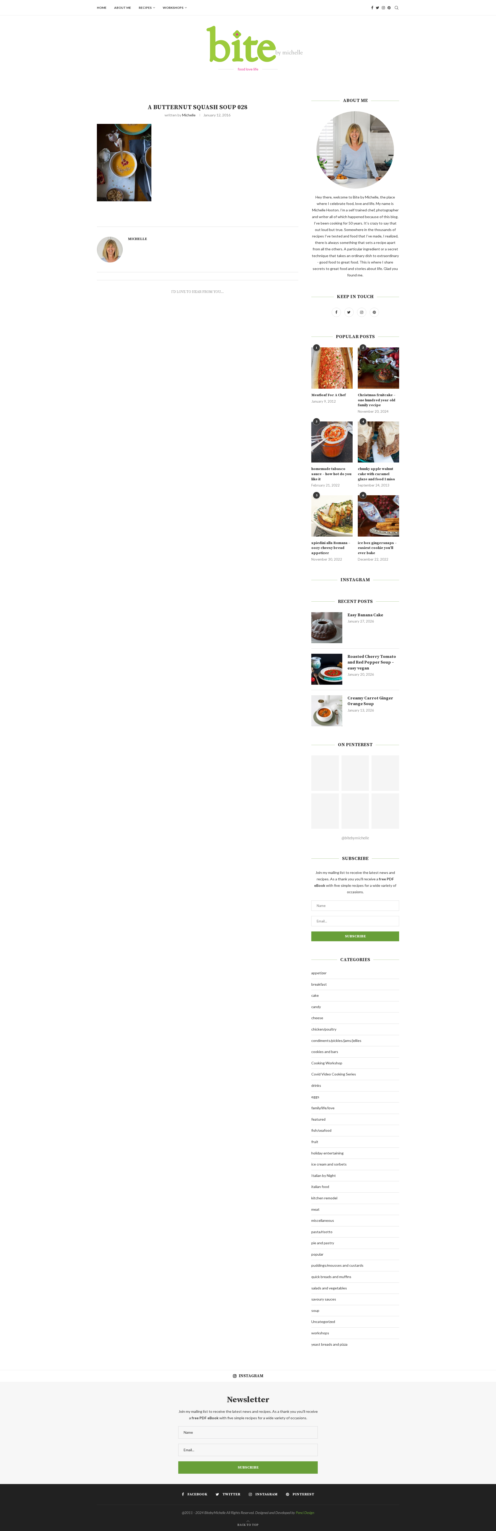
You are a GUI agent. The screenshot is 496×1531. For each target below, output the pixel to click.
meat (315, 1209)
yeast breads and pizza (329, 1344)
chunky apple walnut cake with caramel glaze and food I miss (376, 474)
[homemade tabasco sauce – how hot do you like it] (332, 442)
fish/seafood (321, 1130)
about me (122, 8)
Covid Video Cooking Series (333, 1074)
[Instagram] (383, 7)
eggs (315, 1097)
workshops (173, 8)
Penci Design (305, 1512)
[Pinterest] (389, 7)
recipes (145, 8)
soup (315, 1310)
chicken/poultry (323, 1029)
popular (317, 1254)
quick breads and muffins (331, 1276)
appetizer (319, 973)
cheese (317, 1018)
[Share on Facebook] (211, 220)
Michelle (189, 115)
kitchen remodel (324, 1198)
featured (318, 1119)
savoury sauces (323, 1299)
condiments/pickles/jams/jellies (336, 1040)
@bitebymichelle (355, 837)
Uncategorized (323, 1321)
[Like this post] (205, 220)
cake (315, 995)
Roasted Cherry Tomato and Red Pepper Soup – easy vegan (371, 662)
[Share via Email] (228, 220)
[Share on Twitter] (216, 220)
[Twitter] (377, 7)
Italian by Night (323, 1175)
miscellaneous (322, 1220)
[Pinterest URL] (325, 773)
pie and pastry (322, 1243)
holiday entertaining (327, 1153)
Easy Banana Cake (365, 615)
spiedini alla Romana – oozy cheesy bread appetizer (330, 548)
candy (316, 1006)
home (101, 8)
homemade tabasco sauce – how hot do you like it (331, 474)
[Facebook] (372, 7)
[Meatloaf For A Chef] (332, 368)
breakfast (319, 984)
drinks (316, 1085)
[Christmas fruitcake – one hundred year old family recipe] (378, 368)
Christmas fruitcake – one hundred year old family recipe (377, 400)
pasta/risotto (321, 1232)
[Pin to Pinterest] (222, 220)
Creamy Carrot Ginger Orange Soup (370, 701)
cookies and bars (324, 1051)
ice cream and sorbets (329, 1164)
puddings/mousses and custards (337, 1265)
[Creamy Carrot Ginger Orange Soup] (326, 710)
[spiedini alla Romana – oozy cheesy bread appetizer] (332, 516)
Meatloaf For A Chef (328, 395)
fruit (314, 1141)
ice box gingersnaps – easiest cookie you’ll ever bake (377, 548)
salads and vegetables (329, 1288)
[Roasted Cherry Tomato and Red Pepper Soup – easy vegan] (326, 669)
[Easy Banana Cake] (326, 627)
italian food (320, 1186)
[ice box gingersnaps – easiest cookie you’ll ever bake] (378, 516)
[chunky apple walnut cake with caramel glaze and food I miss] (378, 442)
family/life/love (323, 1108)
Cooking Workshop (326, 1063)
